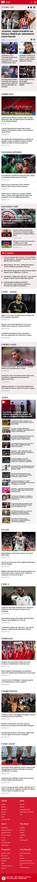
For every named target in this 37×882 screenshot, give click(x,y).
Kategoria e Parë (10, 206)
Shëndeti (22, 835)
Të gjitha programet (7, 865)
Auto (21, 814)
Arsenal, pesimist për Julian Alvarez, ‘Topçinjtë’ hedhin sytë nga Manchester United (17, 369)
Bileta (21, 856)
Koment (22, 807)
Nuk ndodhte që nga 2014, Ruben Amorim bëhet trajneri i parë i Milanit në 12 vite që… (20, 271)
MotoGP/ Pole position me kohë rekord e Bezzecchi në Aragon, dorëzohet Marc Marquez (17, 726)
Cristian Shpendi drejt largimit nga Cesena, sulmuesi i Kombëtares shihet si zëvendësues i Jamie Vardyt (17, 131)
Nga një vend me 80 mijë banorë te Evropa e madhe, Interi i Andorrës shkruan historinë (16, 326)
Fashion (22, 832)
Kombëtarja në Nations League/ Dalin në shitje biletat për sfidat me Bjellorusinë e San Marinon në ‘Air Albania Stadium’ (17, 121)
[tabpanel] (18, 24)
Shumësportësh (10, 691)
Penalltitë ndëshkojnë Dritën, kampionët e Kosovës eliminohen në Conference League (16, 335)
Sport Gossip (9, 743)
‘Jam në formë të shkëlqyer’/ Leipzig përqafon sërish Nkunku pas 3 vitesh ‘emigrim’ (17, 682)
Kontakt (22, 858)
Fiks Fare (3, 861)
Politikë (3, 804)
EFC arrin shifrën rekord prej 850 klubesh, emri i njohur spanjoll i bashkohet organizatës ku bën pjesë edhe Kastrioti (17, 220)
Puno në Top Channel (26, 861)
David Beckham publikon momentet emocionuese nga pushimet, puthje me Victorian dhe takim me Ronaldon (17, 284)
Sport (3, 824)
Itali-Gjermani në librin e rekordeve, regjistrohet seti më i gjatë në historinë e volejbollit (17, 735)
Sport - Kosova (10, 291)
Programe (5, 849)
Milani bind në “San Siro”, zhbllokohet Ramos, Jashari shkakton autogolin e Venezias (19, 265)
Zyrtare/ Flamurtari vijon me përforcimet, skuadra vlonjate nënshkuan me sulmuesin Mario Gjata (24, 234)
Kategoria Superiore (12, 152)
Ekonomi (3, 812)
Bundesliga (8, 638)
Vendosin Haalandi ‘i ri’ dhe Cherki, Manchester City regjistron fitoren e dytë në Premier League (17, 388)
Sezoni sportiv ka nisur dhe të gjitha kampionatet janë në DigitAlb (18, 564)
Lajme (4, 801)
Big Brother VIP (5, 853)
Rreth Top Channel (25, 853)
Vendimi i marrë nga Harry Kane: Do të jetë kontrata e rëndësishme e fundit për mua (15, 664)
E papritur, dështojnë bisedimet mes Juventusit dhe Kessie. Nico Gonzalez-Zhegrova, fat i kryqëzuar (17, 610)
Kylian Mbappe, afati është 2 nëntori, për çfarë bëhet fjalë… (17, 555)
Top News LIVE (5, 819)
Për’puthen (4, 856)
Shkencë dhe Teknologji (26, 812)
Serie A (6, 584)
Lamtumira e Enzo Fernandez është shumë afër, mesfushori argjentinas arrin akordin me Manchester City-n (17, 378)
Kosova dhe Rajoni (25, 809)
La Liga (6, 529)
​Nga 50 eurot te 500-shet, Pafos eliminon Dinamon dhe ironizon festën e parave (15, 187)
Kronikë (3, 807)
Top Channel (25, 849)
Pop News (24, 824)
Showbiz (22, 827)
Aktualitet (4, 809)
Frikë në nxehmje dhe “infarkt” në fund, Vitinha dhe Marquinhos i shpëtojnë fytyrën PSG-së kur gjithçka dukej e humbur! (20, 259)
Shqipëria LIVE (5, 858)
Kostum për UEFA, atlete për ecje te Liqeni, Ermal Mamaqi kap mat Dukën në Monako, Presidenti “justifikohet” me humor (18, 770)
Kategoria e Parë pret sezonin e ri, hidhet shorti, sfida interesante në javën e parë (24, 244)
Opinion (22, 804)
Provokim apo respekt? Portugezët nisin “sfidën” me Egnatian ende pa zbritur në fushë (18, 178)
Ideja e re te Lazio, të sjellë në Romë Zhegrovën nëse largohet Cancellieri (17, 317)
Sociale (3, 814)
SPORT (8, 2)
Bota (22, 801)
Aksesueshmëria (24, 867)
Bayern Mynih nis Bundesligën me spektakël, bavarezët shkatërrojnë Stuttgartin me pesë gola (18, 673)
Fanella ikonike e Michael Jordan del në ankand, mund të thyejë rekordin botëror (17, 780)
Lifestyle (22, 830)
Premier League (9, 344)
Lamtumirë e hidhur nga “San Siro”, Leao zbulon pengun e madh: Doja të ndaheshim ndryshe (20, 277)
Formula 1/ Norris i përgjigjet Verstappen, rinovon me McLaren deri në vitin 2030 (18, 717)
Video (5, 397)
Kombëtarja (8, 94)
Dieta (21, 837)
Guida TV (3, 868)
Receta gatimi (24, 840)
